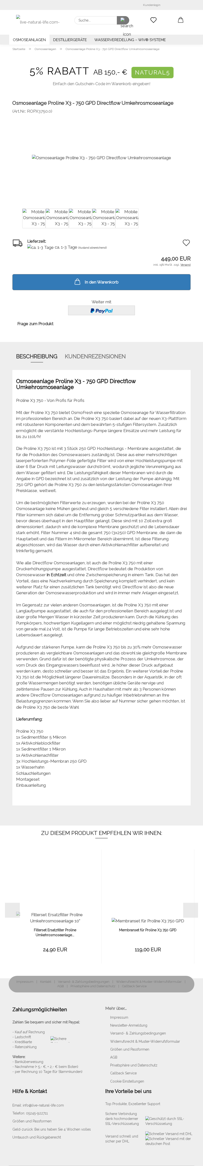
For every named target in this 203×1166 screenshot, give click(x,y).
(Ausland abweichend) (92, 247)
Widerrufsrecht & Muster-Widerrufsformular (149, 982)
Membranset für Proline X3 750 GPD (148, 930)
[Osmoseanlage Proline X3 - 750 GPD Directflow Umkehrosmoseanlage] (101, 157)
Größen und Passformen (129, 1049)
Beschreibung (36, 356)
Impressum (24, 982)
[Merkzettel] (153, 20)
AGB (60, 986)
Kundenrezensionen (95, 356)
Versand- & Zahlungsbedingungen (83, 982)
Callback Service (134, 986)
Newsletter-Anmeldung (128, 1025)
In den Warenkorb (102, 282)
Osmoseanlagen (29, 40)
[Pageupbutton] (189, 1158)
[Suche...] (123, 20)
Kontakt (45, 982)
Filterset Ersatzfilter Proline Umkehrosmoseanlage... (55, 932)
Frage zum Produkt (35, 323)
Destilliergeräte (70, 40)
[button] (180, 20)
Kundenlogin (151, 5)
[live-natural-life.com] (39, 22)
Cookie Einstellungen (127, 1081)
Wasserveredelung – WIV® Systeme (130, 40)
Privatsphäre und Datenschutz (93, 986)
